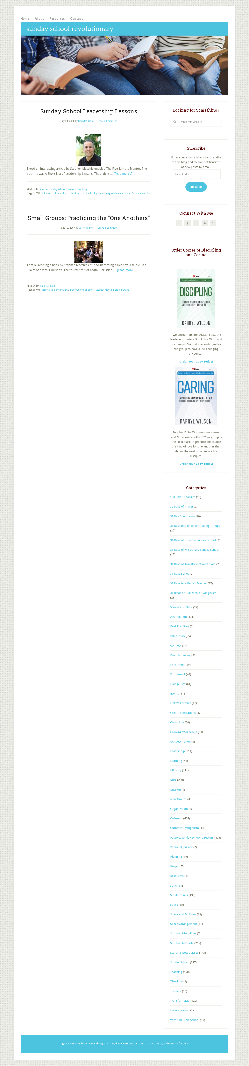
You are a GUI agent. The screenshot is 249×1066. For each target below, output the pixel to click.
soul (128, 193)
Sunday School (179, 962)
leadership (91, 193)
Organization (179, 809)
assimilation (48, 289)
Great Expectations (183, 713)
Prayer (174, 866)
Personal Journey (181, 847)
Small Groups (47, 286)
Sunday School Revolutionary (124, 58)
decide (57, 193)
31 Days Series (179, 573)
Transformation (180, 1000)
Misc (173, 780)
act (43, 193)
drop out (74, 289)
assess (49, 193)
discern (66, 193)
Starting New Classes (184, 952)
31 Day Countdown (182, 516)
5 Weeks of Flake (181, 607)
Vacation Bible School (184, 1020)
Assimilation (178, 617)
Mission (175, 789)
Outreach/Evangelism (184, 828)
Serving (175, 885)
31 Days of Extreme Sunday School (193, 540)
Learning (176, 761)
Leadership (177, 751)
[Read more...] (123, 174)
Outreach (176, 818)
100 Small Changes (182, 497)
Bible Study (177, 636)
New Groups (178, 799)
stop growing (122, 289)
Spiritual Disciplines (183, 933)
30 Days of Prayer (181, 506)
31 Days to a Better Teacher (188, 583)
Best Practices (179, 626)
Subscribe (196, 187)
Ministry (175, 770)
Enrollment (177, 674)
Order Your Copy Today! (196, 464)
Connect (175, 645)
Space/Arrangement (183, 924)
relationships (118, 193)
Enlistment (177, 665)
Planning (176, 856)
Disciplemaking (180, 655)
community (62, 289)
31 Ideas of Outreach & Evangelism (193, 593)
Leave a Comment (107, 121)
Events (174, 693)
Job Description (180, 741)
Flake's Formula (180, 703)
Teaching (82, 189)
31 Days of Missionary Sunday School (194, 549)
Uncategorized (179, 1010)
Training (175, 991)
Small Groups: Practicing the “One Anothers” (89, 218)
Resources (177, 876)
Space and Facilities (183, 914)
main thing (104, 193)
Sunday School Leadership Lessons (88, 111)
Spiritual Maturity (182, 943)
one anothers (87, 289)
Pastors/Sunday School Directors (58, 189)
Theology (176, 981)
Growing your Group (183, 732)
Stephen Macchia (141, 193)
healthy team (78, 193)
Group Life (177, 722)
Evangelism (177, 684)
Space (174, 904)
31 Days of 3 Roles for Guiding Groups (195, 526)
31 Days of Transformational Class (193, 564)
